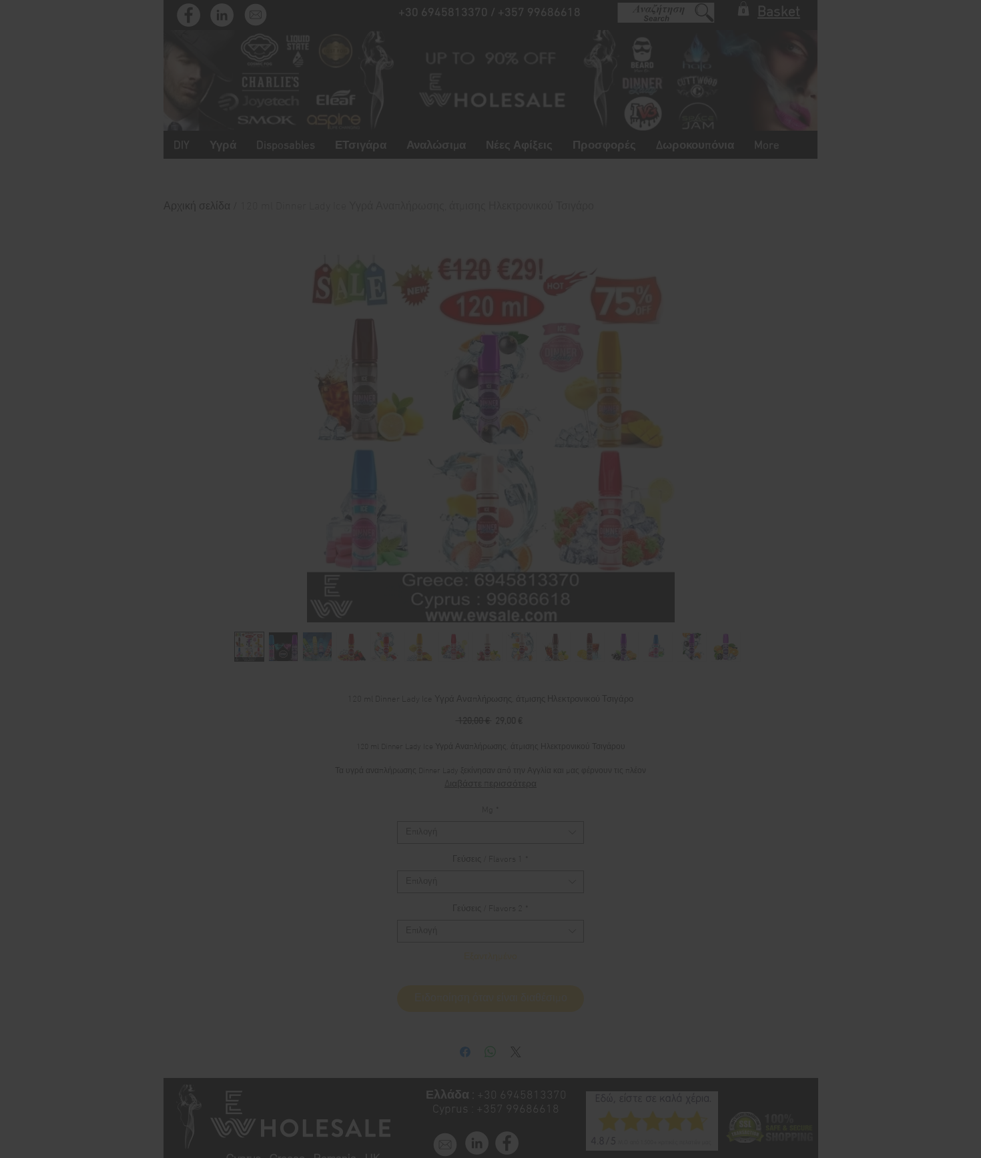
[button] (675, 451)
